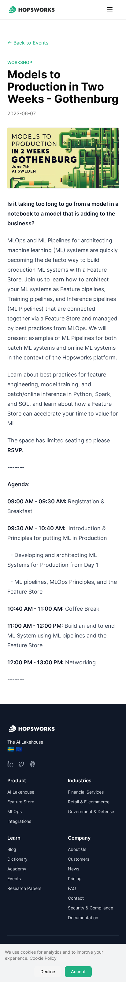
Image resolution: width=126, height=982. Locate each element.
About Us (77, 849)
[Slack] (32, 764)
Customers (78, 859)
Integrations (19, 821)
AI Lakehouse (20, 792)
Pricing (75, 878)
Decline (47, 971)
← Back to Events (27, 43)
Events (14, 878)
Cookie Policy (43, 958)
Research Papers (24, 888)
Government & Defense (91, 811)
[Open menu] (110, 10)
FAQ (72, 888)
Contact (76, 898)
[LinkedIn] (10, 764)
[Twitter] (21, 764)
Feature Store (20, 801)
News (73, 868)
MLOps (14, 811)
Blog (11, 849)
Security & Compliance (90, 907)
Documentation (83, 917)
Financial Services (86, 792)
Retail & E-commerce (88, 801)
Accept (78, 971)
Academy (16, 868)
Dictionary (17, 859)
